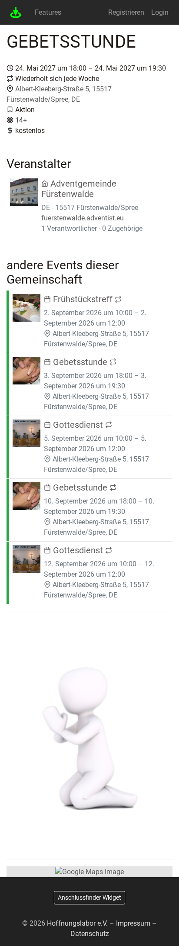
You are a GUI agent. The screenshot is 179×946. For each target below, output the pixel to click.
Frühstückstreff (83, 299)
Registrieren (126, 12)
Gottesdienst (78, 425)
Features (48, 12)
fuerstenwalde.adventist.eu (82, 218)
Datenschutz (89, 934)
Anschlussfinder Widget (89, 897)
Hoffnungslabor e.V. (77, 923)
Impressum (133, 923)
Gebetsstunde (80, 362)
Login (160, 12)
